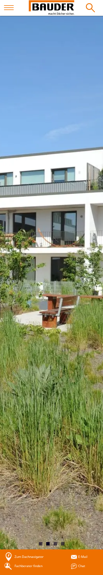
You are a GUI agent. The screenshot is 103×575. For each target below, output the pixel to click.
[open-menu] (11, 8)
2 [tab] (48, 543)
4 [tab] (62, 543)
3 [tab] (55, 543)
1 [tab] (40, 543)
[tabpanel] (51, 282)
